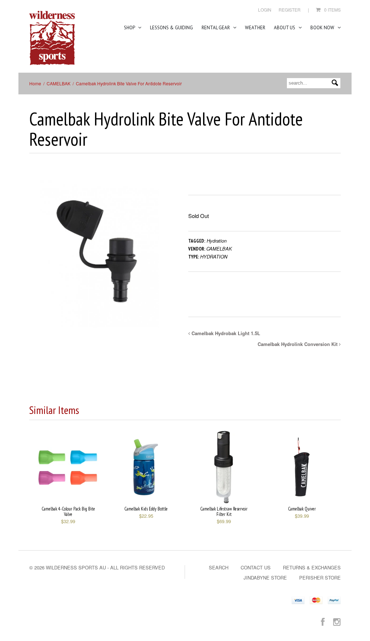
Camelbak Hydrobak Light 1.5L (225, 333)
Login (264, 10)
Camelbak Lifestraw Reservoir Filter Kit (224, 511)
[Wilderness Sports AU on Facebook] (322, 621)
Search (218, 567)
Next (164, 260)
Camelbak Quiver (302, 509)
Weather (255, 28)
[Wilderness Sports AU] (52, 38)
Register (290, 10)
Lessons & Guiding (171, 28)
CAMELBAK (58, 83)
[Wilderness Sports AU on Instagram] (337, 621)
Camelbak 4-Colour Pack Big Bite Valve (68, 511)
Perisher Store (320, 577)
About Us (285, 28)
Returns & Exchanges (312, 567)
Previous (34, 260)
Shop (130, 28)
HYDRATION (213, 256)
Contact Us (256, 567)
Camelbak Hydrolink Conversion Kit (298, 344)
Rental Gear (216, 28)
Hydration (217, 240)
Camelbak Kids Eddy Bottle (146, 509)
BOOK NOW (322, 28)
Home (35, 83)
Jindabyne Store (265, 577)
